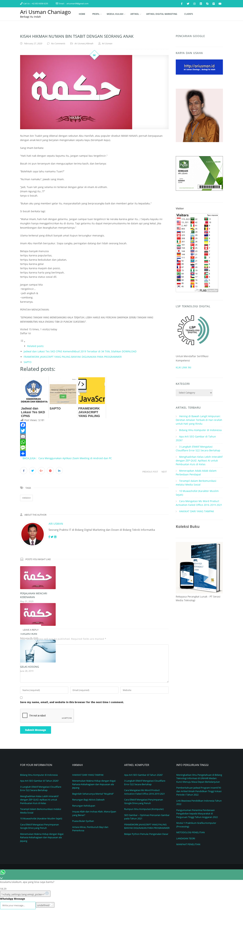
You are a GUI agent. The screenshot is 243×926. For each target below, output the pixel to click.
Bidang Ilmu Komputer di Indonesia (200, 430)
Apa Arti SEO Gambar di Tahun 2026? (39, 780)
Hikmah (89, 43)
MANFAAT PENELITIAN (188, 844)
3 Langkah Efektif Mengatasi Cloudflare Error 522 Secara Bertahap (40, 788)
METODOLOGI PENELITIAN (190, 832)
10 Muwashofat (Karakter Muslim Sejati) (41, 818)
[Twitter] (94, 431)
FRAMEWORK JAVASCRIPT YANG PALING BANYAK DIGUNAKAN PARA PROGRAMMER (73, 356)
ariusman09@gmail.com (77, 3)
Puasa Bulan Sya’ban (83, 821)
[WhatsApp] (94, 442)
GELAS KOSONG (29, 666)
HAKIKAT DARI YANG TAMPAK (196, 511)
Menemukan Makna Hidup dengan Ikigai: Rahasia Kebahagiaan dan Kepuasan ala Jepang (42, 837)
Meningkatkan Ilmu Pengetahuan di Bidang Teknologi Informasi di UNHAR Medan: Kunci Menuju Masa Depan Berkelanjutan (199, 778)
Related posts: (35, 346)
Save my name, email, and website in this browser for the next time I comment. (72, 702)
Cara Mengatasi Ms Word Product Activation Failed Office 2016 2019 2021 (144, 792)
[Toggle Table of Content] (22, 341)
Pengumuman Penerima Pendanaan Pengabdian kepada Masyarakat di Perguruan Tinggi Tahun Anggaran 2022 (197, 813)
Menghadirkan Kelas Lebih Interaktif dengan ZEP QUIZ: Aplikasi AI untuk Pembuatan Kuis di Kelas (199, 460)
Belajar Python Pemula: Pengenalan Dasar (146, 834)
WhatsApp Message (12, 898)
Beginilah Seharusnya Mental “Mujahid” (93, 793)
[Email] (94, 436)
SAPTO (27, 362)
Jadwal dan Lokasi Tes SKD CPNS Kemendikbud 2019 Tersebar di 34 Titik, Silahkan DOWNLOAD (80, 351)
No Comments (58, 43)
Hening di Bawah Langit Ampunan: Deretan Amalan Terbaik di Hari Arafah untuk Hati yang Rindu (199, 419)
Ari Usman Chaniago (45, 11)
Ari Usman (80, 43)
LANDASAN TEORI (185, 838)
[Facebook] (94, 425)
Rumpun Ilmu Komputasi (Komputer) (144, 809)
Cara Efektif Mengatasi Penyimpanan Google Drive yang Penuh (39, 826)
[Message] (94, 448)
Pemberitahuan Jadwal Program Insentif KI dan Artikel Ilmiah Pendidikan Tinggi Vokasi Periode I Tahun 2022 (198, 791)
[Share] (94, 453)
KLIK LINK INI (183, 367)
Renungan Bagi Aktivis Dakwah (88, 799)
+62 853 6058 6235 (39, 3)
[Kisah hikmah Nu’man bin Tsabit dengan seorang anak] (94, 92)
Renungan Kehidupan (83, 805)
